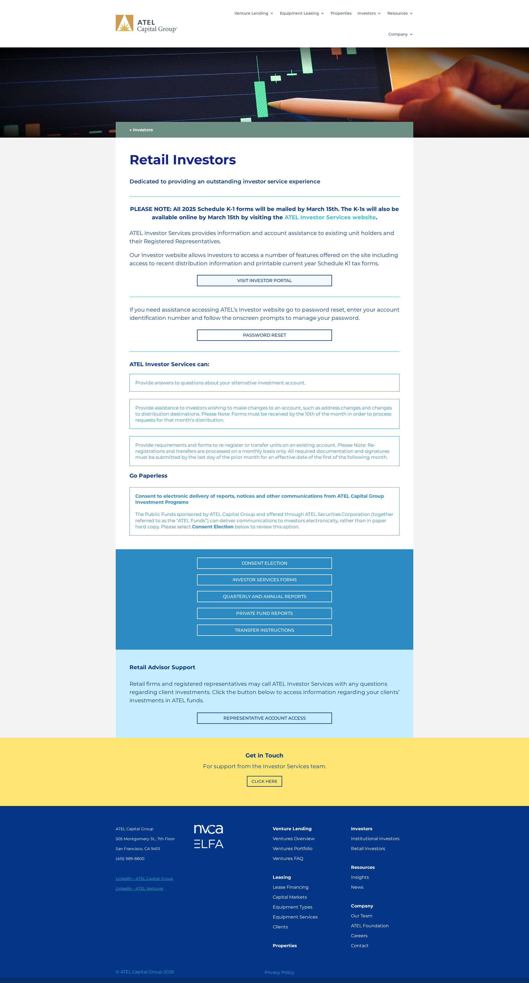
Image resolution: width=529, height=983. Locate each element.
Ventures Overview (294, 838)
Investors (367, 13)
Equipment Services (295, 917)
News (357, 887)
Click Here (264, 781)
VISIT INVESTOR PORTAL (264, 280)
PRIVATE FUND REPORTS (264, 613)
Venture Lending (251, 13)
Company (398, 34)
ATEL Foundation (370, 925)
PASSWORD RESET (264, 335)
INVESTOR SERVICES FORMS (265, 579)
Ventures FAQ (288, 858)
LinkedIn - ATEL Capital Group (144, 878)
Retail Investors (368, 848)
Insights (360, 877)
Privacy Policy (279, 972)
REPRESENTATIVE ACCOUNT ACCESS (264, 718)
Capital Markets (290, 897)
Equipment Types (292, 907)
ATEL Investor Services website (330, 217)
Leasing (282, 877)
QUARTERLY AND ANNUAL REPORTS (264, 596)
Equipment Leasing (299, 13)
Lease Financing (291, 887)
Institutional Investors (375, 838)
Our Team (362, 915)
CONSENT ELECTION (264, 563)
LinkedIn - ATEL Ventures (139, 888)
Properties (341, 13)
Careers (359, 935)
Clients (280, 927)
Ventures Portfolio (292, 848)
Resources (397, 13)
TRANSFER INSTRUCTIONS (264, 630)
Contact (360, 945)
